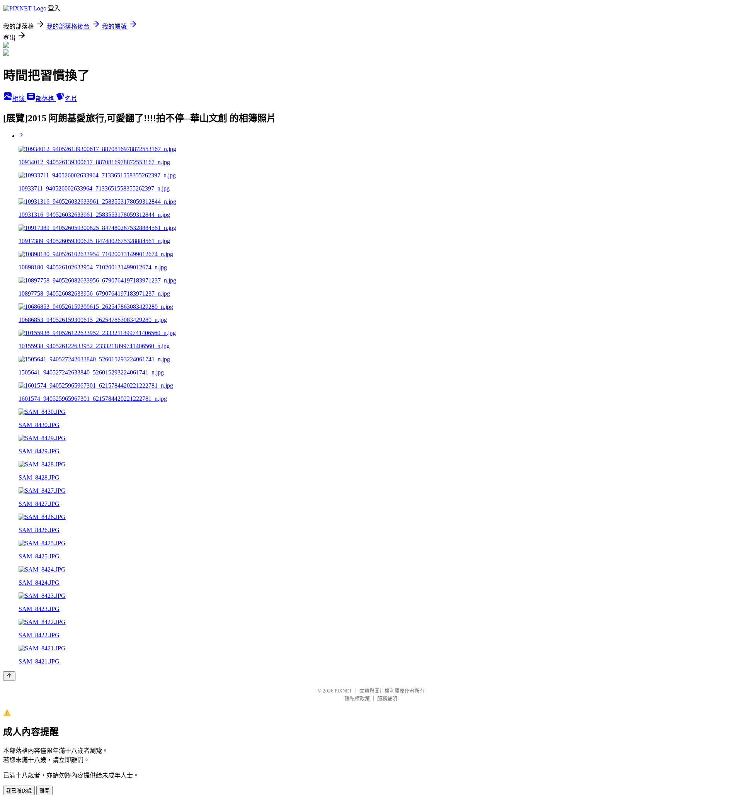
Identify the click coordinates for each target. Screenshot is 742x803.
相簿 (19, 98)
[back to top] (9, 676)
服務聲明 (387, 698)
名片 (71, 98)
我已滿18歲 (19, 791)
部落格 (46, 98)
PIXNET (343, 691)
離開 (44, 791)
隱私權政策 (357, 698)
